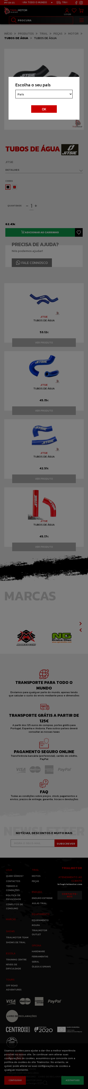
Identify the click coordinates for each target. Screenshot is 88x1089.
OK (44, 109)
